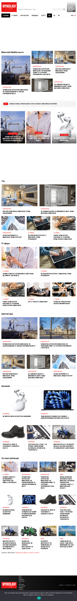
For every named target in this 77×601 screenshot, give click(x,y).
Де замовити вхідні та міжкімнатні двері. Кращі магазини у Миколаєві (62, 86)
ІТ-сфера (38, 132)
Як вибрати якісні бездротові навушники (64, 139)
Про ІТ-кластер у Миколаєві (37, 302)
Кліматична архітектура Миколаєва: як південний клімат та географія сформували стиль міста (42, 71)
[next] (74, 104)
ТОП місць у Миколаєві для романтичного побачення (71, 9)
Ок (39, 598)
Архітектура (7, 87)
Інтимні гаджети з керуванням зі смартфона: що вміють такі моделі (38, 138)
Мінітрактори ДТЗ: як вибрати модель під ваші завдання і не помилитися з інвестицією (64, 446)
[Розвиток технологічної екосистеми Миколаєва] (64, 289)
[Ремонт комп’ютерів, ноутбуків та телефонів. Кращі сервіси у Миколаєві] (64, 223)
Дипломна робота (22, 552)
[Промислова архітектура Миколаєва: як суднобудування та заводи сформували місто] (15, 70)
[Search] (64, 9)
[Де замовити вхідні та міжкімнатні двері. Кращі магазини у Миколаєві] (42, 85)
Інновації (64, 135)
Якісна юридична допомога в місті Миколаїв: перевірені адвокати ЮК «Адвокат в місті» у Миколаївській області (67, 482)
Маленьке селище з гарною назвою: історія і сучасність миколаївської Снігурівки (33, 104)
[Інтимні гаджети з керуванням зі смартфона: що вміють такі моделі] (38, 127)
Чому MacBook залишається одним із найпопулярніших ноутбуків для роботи (55, 417)
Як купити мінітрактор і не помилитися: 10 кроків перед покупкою (46, 544)
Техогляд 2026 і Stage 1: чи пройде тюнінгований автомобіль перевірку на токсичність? (37, 447)
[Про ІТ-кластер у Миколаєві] (38, 289)
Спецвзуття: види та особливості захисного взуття (11, 446)
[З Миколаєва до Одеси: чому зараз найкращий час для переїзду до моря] (67, 531)
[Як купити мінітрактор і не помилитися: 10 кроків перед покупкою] (48, 531)
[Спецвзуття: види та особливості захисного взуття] (13, 432)
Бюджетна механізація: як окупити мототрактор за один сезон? (27, 544)
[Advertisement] (38, 33)
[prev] (71, 104)
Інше (61, 474)
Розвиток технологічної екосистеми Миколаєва (62, 302)
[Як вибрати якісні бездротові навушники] (64, 127)
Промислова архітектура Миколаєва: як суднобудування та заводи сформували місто (15, 91)
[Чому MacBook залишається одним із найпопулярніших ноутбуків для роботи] (58, 400)
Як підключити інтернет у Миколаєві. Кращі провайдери (37, 237)
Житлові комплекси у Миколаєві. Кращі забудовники (62, 71)
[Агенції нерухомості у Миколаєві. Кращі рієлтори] (13, 223)
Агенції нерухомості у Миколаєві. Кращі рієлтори (12, 236)
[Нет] (74, 596)
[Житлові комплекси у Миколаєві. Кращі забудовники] (65, 57)
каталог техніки (33, 552)
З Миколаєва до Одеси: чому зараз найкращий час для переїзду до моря (67, 544)
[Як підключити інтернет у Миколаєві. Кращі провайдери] (38, 223)
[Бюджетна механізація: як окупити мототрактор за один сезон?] (28, 531)
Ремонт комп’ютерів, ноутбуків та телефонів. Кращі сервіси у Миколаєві (63, 237)
